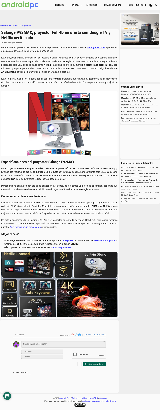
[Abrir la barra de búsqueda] (156, 5)
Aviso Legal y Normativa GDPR (85, 398)
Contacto (103, 398)
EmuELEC (133, 189)
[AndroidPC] (20, 5)
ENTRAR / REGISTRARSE (95, 335)
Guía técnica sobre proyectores (25, 227)
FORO (130, 5)
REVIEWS (75, 5)
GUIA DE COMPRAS (112, 5)
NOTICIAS (59, 5)
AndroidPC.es (5, 26)
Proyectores (26, 26)
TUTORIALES (92, 5)
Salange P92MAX (96, 47)
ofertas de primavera (61, 247)
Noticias (16, 26)
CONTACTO (141, 5)
